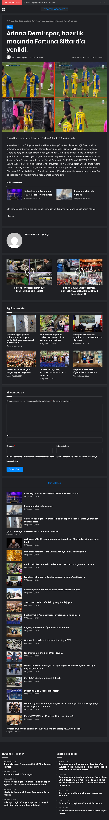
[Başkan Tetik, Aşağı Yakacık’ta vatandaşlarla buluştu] (54, 359)
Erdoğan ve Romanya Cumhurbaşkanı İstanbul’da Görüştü (87, 337)
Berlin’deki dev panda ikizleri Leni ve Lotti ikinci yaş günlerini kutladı (52, 337)
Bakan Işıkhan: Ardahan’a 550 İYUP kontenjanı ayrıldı (51, 493)
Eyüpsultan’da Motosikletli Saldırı (41, 690)
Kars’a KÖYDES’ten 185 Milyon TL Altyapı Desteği (49, 716)
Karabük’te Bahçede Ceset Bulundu (42, 678)
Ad (9, 435)
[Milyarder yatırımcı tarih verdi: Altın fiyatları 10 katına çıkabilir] (14, 555)
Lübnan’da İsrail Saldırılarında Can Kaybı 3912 (47, 640)
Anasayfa (12, 21)
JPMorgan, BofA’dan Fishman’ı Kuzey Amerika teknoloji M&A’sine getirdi (44, 728)
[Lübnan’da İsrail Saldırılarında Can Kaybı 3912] (14, 644)
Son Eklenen (54, 483)
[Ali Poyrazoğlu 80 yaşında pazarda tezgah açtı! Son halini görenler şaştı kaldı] (14, 543)
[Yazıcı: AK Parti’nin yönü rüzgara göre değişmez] (21, 359)
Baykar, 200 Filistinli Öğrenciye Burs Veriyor (85, 371)
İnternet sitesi (62, 446)
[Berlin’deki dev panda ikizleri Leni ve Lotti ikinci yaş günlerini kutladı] (54, 323)
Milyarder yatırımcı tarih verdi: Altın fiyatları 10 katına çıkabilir (56, 551)
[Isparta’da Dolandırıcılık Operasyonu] (14, 656)
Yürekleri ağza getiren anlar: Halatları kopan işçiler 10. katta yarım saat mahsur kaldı (60, 2)
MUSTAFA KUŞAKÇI (20, 57)
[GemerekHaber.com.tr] (54, 9)
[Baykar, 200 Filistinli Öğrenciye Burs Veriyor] (87, 359)
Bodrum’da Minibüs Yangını (38, 506)
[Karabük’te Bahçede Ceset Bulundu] (14, 682)
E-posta (11, 446)
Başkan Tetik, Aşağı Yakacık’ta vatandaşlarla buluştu (53, 372)
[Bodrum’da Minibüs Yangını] (64, 194)
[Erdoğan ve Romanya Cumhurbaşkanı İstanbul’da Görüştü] (87, 323)
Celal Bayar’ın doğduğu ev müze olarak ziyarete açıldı (52, 589)
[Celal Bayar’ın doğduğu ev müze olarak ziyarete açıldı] (14, 593)
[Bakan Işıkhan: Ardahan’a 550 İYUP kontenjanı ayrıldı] (14, 194)
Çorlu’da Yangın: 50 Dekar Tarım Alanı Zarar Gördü (33, 531)
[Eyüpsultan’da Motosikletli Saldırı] (14, 694)
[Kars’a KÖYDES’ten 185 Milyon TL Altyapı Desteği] (14, 720)
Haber (21, 21)
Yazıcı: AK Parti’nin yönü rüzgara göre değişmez (19, 371)
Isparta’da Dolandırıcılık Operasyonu (43, 652)
